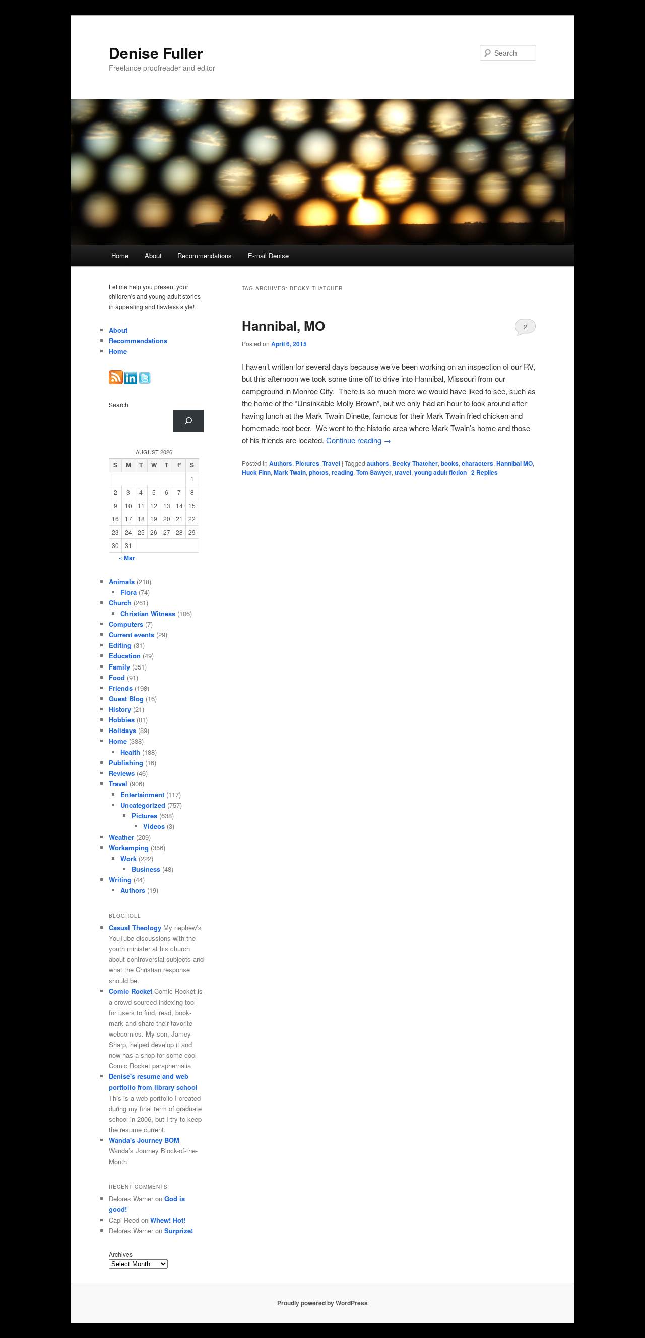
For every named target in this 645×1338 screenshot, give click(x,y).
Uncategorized (142, 805)
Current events (131, 634)
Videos (154, 826)
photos (319, 472)
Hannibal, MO (283, 325)
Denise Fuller (156, 53)
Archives (121, 1254)
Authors (280, 463)
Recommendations (204, 255)
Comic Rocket (130, 991)
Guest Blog (126, 698)
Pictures (307, 463)
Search (118, 404)
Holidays (122, 730)
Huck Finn (256, 472)
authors (378, 463)
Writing (120, 879)
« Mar (127, 557)
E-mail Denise (268, 255)
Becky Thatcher (415, 463)
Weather (121, 837)
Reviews (122, 773)
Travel (331, 463)
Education (125, 655)
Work (128, 858)
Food (117, 677)
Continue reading (358, 440)
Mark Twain (290, 472)
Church (120, 602)
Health (130, 752)
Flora (128, 592)
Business (146, 869)
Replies (484, 472)
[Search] (188, 421)
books (450, 463)
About (153, 255)
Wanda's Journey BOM (144, 1140)
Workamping (129, 848)
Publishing (126, 762)
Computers (126, 624)
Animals (122, 581)
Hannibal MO (514, 463)
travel (403, 472)
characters (477, 463)
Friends (121, 688)
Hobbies (122, 719)
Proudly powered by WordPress (322, 1302)
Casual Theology (135, 927)
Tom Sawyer (374, 472)
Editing (120, 645)
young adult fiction (440, 472)
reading (342, 472)
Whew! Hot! (167, 1220)
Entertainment (142, 794)
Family (119, 667)
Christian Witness (147, 613)
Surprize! (178, 1230)
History (120, 709)
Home (119, 255)
